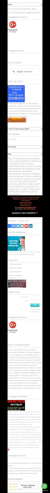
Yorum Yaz (23, 220)
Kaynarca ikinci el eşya (15, 267)
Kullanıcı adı (24, 297)
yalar (20, 103)
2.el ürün (38, 422)
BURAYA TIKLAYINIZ (28, 254)
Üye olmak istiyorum (34, 311)
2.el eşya (30, 106)
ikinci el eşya (14, 414)
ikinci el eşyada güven (28, 385)
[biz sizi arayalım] (16, 237)
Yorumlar (12, 220)
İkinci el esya (12, 350)
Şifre (26, 301)
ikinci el (10, 447)
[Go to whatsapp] (44, 486)
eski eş (16, 103)
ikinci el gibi (23, 437)
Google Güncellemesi (15, 271)
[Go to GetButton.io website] (44, 490)
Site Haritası (12, 139)
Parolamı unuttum (35, 309)
